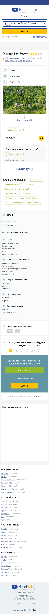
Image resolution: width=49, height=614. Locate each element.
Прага (3, 520)
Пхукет (3, 477)
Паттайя (4, 483)
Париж (3, 535)
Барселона (5, 514)
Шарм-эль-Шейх (7, 489)
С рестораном (10, 193)
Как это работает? (40, 37)
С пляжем (27, 184)
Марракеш (5, 572)
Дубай (3, 510)
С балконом (25, 193)
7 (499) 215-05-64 (26, 596)
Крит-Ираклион (7, 547)
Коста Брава (6, 566)
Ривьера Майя (6, 569)
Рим (2, 517)
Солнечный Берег (8, 492)
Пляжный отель (36, 180)
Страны (24, 16)
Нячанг (4, 486)
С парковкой (9, 198)
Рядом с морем (33, 203)
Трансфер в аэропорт (13, 203)
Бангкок (4, 563)
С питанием (9, 189)
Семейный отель (11, 184)
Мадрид (4, 557)
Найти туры (24, 169)
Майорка (4, 474)
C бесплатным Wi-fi (27, 198)
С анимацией (24, 189)
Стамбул (4, 501)
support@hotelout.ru (26, 599)
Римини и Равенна (8, 480)
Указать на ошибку (19, 610)
